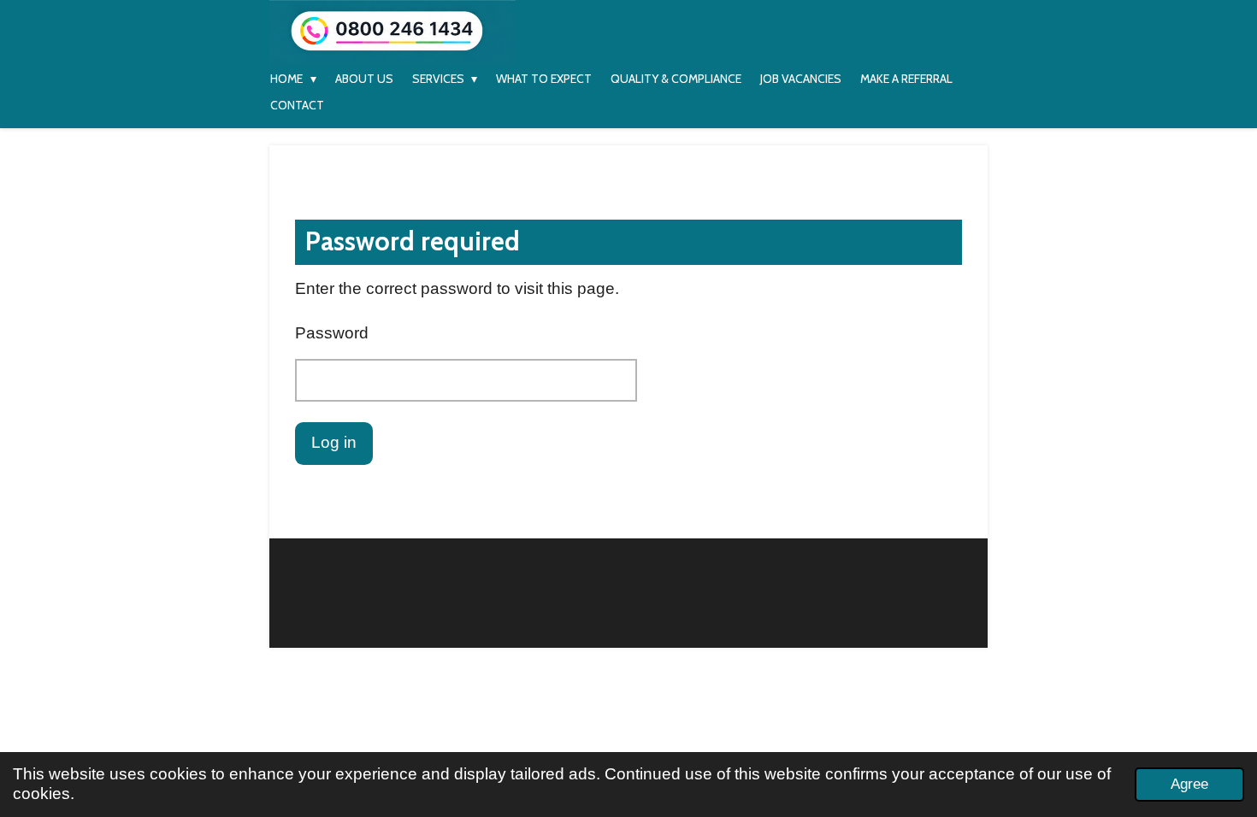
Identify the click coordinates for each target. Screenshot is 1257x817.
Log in (334, 442)
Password (332, 333)
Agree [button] (1189, 784)
